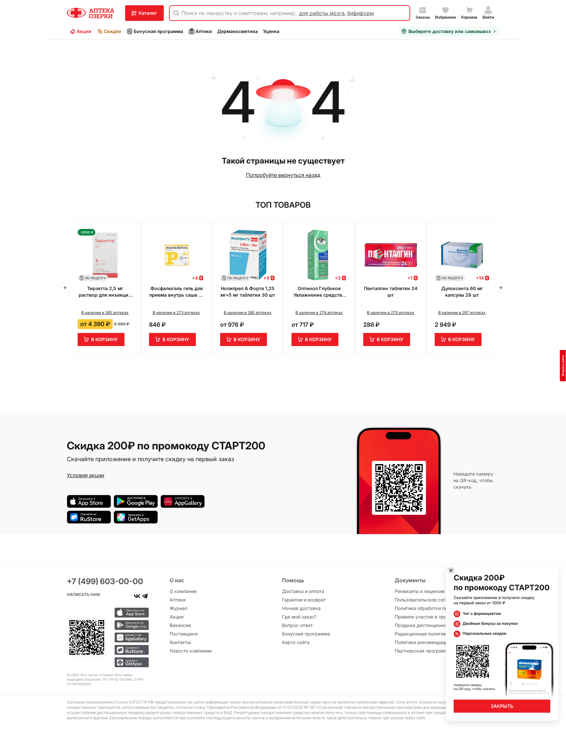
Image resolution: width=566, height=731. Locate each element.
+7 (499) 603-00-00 (105, 581)
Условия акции (85, 475)
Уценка (271, 31)
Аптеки (204, 31)
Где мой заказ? (299, 616)
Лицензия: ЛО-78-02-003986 (108, 679)
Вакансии (180, 625)
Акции (84, 31)
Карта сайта (296, 642)
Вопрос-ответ (297, 625)
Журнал (178, 608)
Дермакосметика (237, 31)
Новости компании (191, 650)
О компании (183, 591)
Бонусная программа (158, 31)
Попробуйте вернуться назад (283, 175)
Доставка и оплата (303, 591)
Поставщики (184, 633)
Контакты (180, 642)
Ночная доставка (301, 608)
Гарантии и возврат (304, 599)
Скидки (112, 31)
